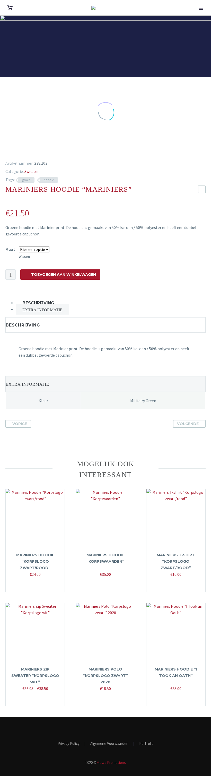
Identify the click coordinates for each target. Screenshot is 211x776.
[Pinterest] (21, 150)
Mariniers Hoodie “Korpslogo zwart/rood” (35, 561)
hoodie (49, 180)
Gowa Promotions (111, 762)
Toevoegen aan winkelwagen (63, 274)
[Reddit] (43, 150)
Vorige (19, 423)
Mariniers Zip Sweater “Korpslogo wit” (35, 675)
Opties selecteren (32, 584)
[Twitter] (14, 150)
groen (26, 180)
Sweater (31, 171)
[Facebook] (6, 150)
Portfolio (146, 744)
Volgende (188, 423)
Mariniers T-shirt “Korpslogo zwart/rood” (176, 561)
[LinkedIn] (36, 150)
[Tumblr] (29, 150)
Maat (10, 249)
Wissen (24, 256)
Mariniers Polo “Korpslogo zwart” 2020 (105, 675)
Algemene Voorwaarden (109, 744)
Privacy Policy (69, 744)
